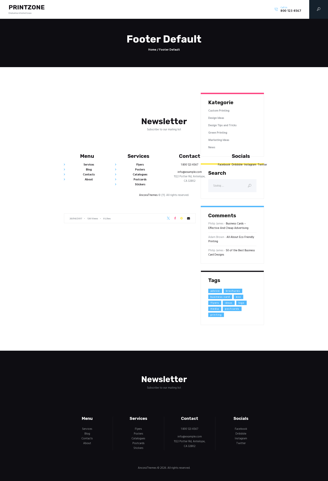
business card (220, 297)
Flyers (140, 164)
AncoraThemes (148, 195)
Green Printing (217, 132)
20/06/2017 (76, 219)
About (89, 179)
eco (238, 297)
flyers (214, 302)
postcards (232, 308)
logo (241, 302)
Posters (140, 169)
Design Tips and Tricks (222, 125)
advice (215, 291)
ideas (229, 302)
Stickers (140, 184)
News (211, 147)
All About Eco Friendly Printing (231, 239)
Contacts (89, 174)
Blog (89, 169)
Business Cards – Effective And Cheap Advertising (228, 225)
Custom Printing (218, 110)
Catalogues (140, 174)
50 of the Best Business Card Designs (231, 252)
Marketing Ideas (218, 140)
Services (89, 164)
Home (152, 50)
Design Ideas (216, 118)
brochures (233, 291)
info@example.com (189, 172)
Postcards (140, 179)
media (214, 308)
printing (216, 314)
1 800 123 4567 (189, 164)
